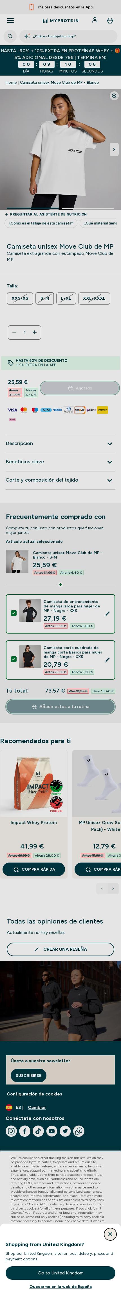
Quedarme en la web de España (61, 1286)
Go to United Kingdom (61, 1272)
